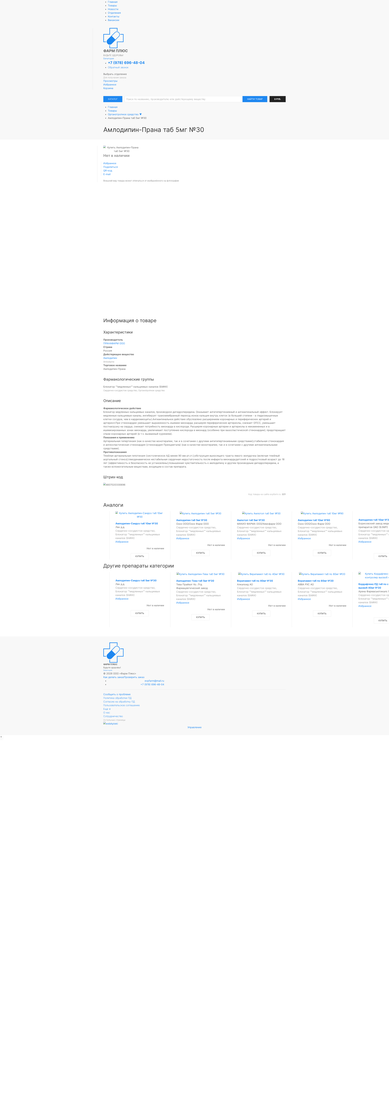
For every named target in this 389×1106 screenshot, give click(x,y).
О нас (106, 712)
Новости (113, 9)
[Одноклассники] (182, 283)
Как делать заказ (113, 677)
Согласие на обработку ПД (119, 701)
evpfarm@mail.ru (154, 680)
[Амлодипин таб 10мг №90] (322, 513)
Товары (112, 5)
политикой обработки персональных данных (194, 216)
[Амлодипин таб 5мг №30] (200, 513)
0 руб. (277, 99)
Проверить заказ (134, 677)
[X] (194, 283)
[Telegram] (190, 283)
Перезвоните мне (194, 1043)
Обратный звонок (118, 67)
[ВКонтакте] (177, 283)
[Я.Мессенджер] (186, 283)
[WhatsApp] (203, 283)
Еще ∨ (107, 708)
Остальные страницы (114, 720)
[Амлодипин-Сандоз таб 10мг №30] (139, 514)
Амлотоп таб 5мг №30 (251, 520)
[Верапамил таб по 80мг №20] (322, 573)
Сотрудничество (113, 716)
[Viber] (199, 283)
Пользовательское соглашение (121, 705)
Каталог (113, 99)
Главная (112, 1)
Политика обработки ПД (117, 697)
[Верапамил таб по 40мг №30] (261, 573)
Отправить (194, 224)
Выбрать (162, 772)
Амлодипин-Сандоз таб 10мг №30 (136, 523)
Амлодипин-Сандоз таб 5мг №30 (136, 580)
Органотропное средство (123, 114)
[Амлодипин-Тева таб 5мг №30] (200, 573)
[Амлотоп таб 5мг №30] (261, 513)
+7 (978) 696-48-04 (126, 62)
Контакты (113, 16)
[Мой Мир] (207, 283)
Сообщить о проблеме (117, 694)
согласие (171, 213)
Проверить (194, 853)
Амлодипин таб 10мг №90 (314, 520)
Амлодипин (110, 357)
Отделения (114, 12)
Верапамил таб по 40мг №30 (255, 580)
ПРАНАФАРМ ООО (114, 343)
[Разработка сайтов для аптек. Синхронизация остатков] (110, 723)
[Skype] (211, 283)
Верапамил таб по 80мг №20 (316, 580)
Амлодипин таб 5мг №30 (191, 520)
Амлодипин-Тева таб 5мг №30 (195, 580)
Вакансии (113, 20)
